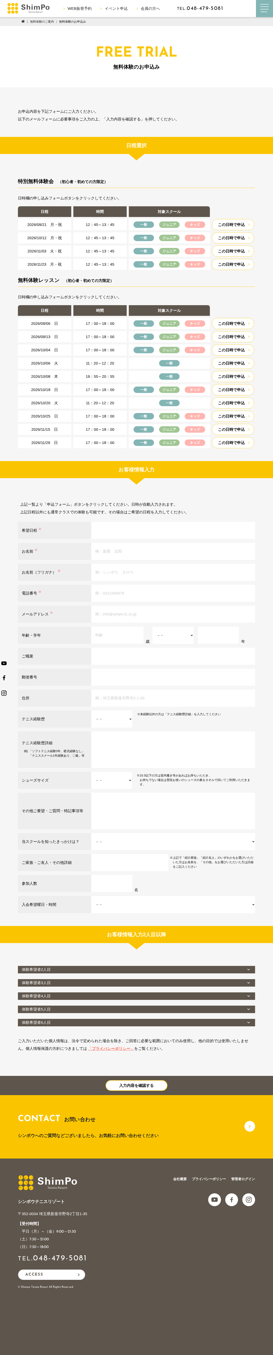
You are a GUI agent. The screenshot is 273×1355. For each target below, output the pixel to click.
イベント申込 (116, 8)
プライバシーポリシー (209, 1179)
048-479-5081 (60, 1258)
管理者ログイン (243, 1179)
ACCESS (34, 1275)
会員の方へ (150, 8)
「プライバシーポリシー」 (111, 1048)
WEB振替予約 (80, 8)
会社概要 (180, 1179)
